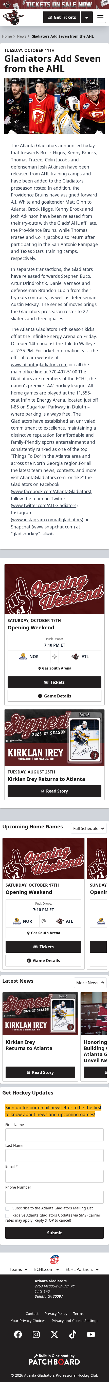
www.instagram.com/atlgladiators (47, 520)
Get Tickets (65, 17)
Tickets (57, 682)
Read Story (57, 791)
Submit (54, 1233)
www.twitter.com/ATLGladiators (44, 505)
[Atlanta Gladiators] (13, 17)
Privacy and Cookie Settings (75, 1320)
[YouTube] (91, 1334)
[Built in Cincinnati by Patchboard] (54, 1359)
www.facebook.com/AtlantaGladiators (51, 491)
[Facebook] (18, 1334)
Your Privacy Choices (28, 1320)
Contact (32, 1313)
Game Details (57, 696)
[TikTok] (73, 1334)
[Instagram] (36, 1334)
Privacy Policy (56, 1313)
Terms (78, 1313)
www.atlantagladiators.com (39, 364)
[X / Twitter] (54, 1334)
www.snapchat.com (53, 527)
